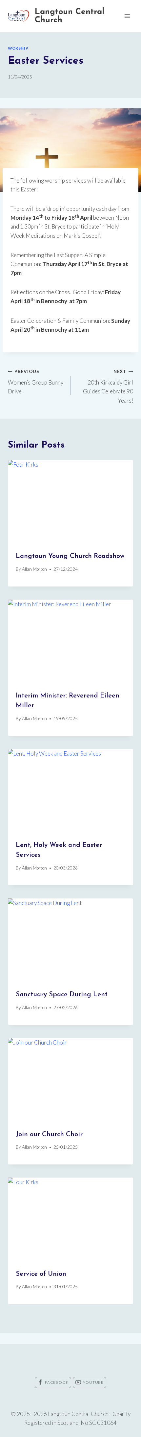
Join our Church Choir (49, 1134)
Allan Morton (34, 569)
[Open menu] (127, 16)
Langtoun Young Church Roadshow (70, 556)
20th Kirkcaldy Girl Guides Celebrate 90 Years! (108, 386)
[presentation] (70, 502)
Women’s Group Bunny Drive (35, 382)
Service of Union (41, 1274)
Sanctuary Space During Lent (62, 994)
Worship (18, 48)
